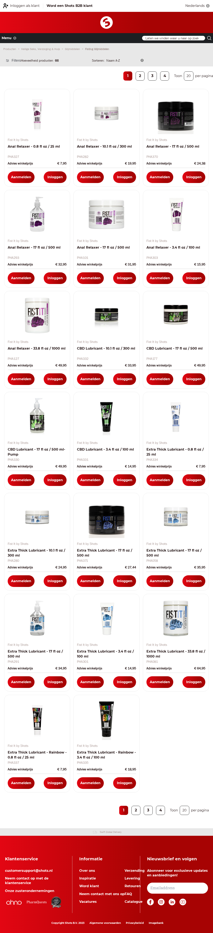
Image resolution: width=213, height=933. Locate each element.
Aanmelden (21, 177)
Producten (10, 49)
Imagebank (156, 922)
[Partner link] (14, 902)
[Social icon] (151, 904)
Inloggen (55, 177)
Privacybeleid (135, 922)
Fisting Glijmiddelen (97, 49)
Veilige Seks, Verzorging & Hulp (41, 49)
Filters (16, 60)
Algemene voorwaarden (105, 922)
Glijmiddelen (73, 49)
